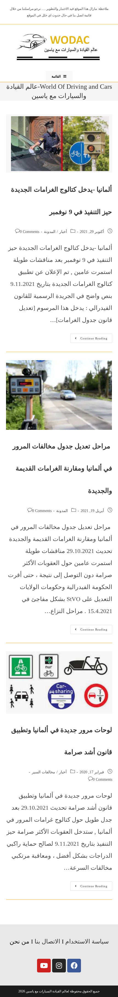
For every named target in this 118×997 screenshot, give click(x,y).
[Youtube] (44, 965)
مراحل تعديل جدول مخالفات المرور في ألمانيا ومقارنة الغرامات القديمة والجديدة (62, 468)
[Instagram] (59, 965)
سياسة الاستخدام (87, 941)
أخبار (63, 232)
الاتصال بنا (47, 941)
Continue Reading (89, 337)
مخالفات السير (43, 772)
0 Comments (29, 232)
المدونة (49, 232)
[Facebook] (74, 965)
